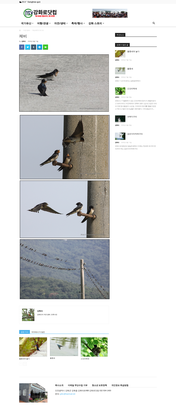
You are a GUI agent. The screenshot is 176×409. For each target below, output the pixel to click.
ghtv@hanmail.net (67, 394)
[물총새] (64, 346)
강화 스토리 (95, 23)
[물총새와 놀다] (33, 347)
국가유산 (26, 23)
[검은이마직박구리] (120, 136)
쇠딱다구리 (132, 117)
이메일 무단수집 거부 (77, 385)
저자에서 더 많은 (38, 332)
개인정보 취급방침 (119, 385)
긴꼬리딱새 (85, 359)
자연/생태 (60, 23)
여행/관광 (42, 23)
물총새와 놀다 (24, 359)
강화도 (24, 41)
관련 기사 (24, 332)
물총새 (52, 358)
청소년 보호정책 (99, 385)
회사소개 (59, 385)
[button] (154, 23)
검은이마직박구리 (135, 134)
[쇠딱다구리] (120, 118)
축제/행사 (77, 23)
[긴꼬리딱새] (95, 347)
